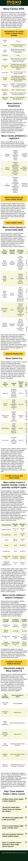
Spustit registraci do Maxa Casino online (14, 198)
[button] (25, 731)
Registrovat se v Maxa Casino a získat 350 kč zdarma (14, 33)
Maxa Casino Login (14, 223)
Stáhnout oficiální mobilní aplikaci (14, 663)
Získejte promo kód (14, 354)
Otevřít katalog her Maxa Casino (14, 477)
